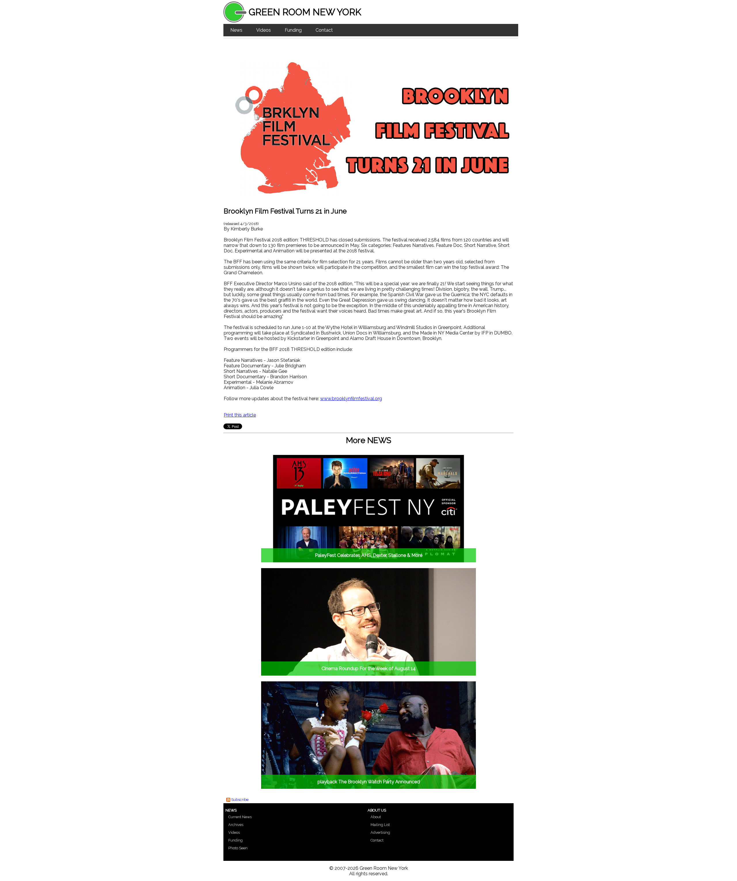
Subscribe (239, 799)
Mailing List (380, 825)
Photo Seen (238, 848)
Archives (235, 825)
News (236, 30)
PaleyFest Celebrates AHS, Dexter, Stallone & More (368, 555)
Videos (263, 30)
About (376, 817)
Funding (293, 30)
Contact (324, 30)
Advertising (380, 832)
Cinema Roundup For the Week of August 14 (369, 668)
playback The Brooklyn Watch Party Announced (369, 781)
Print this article (240, 415)
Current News (240, 817)
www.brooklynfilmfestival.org (351, 398)
